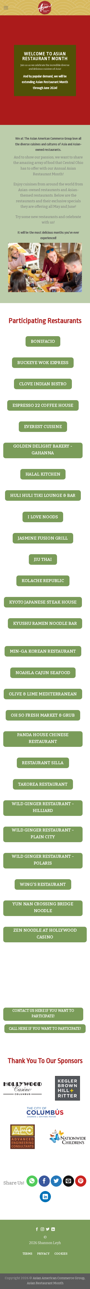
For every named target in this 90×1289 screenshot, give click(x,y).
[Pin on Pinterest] (80, 1181)
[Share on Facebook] (44, 1181)
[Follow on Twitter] (47, 1229)
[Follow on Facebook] (37, 1229)
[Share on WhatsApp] (32, 1181)
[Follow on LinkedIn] (53, 1229)
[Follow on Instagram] (42, 1229)
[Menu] (6, 7)
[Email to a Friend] (68, 1181)
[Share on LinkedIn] (45, 1196)
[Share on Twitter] (56, 1181)
